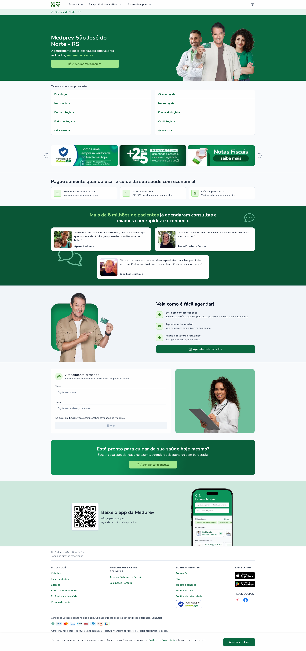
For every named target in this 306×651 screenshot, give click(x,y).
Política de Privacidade (162, 640)
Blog (178, 579)
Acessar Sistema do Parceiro (126, 577)
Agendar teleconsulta (86, 64)
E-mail (58, 402)
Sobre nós (181, 573)
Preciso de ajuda (60, 602)
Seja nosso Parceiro (120, 583)
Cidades (56, 573)
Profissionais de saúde (64, 596)
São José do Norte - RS (68, 12)
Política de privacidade (189, 596)
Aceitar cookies (239, 642)
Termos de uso (184, 590)
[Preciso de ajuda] (252, 4)
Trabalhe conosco (186, 585)
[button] (76, 4)
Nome (58, 386)
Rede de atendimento (63, 590)
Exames (55, 585)
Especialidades (60, 579)
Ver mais (167, 130)
